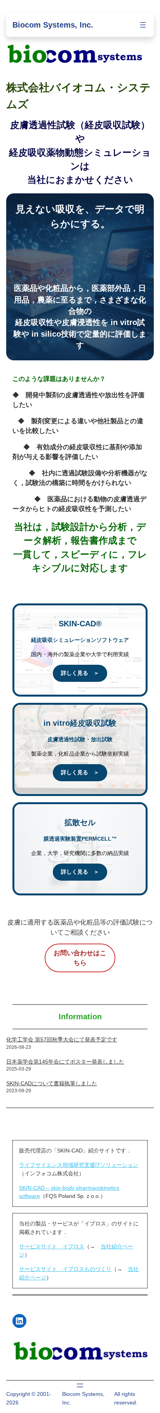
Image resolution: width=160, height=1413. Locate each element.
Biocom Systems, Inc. (52, 25)
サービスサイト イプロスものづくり (65, 1269)
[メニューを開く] (143, 25)
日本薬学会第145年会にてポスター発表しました (65, 1061)
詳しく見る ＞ (80, 673)
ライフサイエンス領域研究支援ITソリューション (78, 1165)
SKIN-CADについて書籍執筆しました (51, 1083)
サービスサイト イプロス (51, 1246)
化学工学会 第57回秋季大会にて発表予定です (61, 1039)
